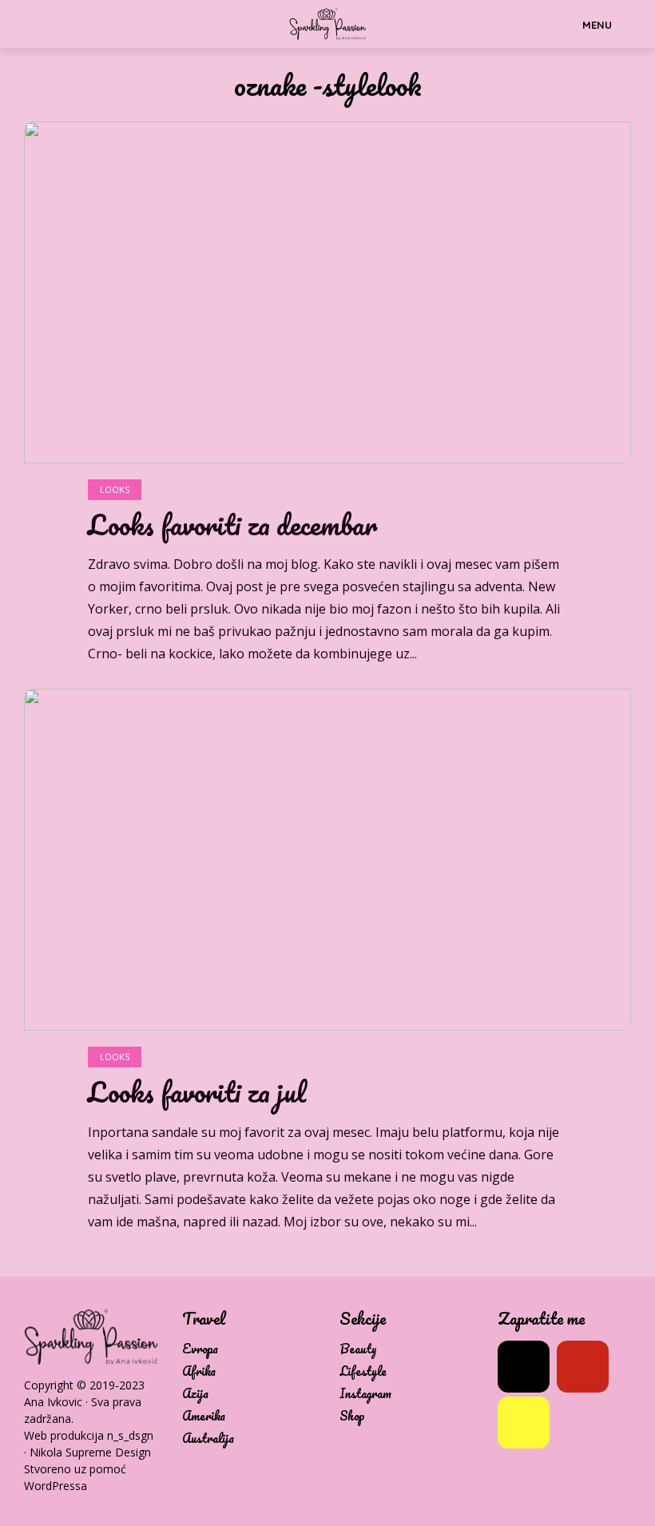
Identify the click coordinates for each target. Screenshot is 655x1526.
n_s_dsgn (130, 1435)
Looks (114, 489)
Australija (208, 1438)
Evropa (200, 1349)
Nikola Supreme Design (90, 1452)
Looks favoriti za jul (197, 1092)
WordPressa (55, 1485)
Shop (352, 1416)
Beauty (358, 1349)
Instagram (365, 1393)
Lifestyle (363, 1371)
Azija (195, 1393)
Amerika (203, 1416)
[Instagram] (524, 1367)
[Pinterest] (583, 1367)
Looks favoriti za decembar (232, 525)
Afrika (199, 1371)
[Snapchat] (524, 1423)
